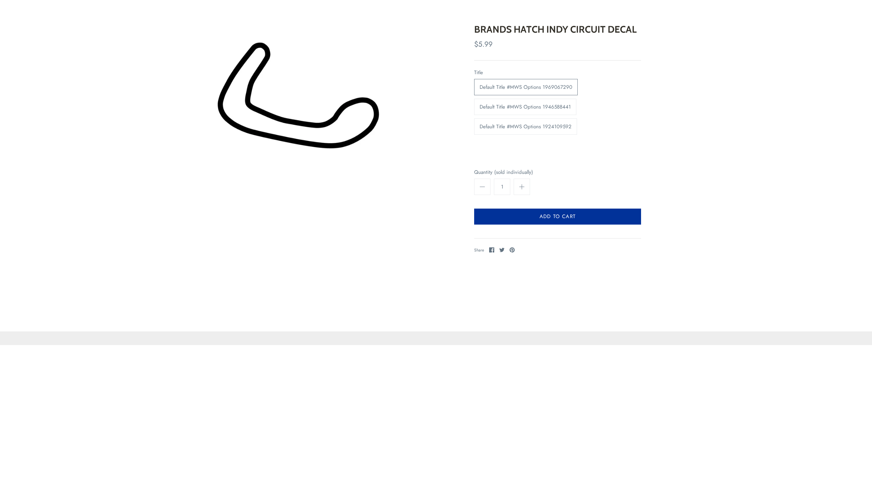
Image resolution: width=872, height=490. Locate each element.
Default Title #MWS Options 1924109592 (526, 126)
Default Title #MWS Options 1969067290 (526, 87)
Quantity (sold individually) (503, 172)
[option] (302, 102)
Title (478, 72)
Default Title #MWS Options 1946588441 (525, 107)
